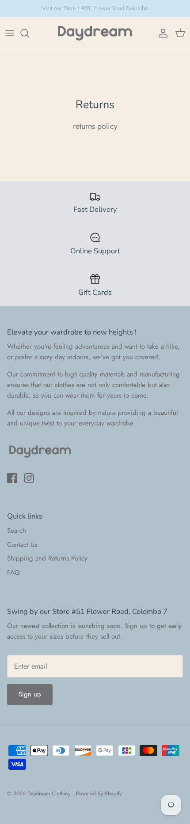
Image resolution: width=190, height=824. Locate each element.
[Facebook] (12, 478)
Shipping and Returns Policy (47, 558)
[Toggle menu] (9, 33)
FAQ (13, 572)
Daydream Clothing (49, 794)
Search (16, 530)
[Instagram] (29, 478)
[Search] (29, 33)
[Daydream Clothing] (95, 33)
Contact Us (22, 544)
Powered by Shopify (99, 794)
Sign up (30, 694)
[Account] (161, 33)
